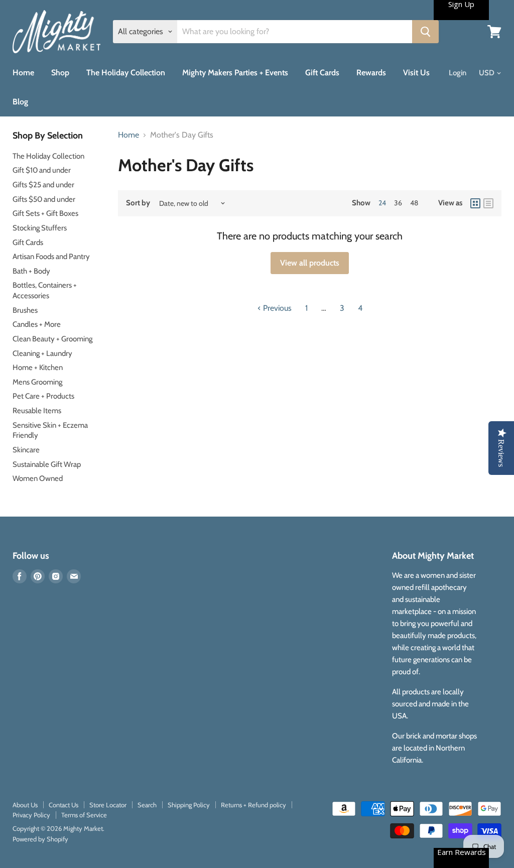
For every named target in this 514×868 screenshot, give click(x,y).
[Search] (425, 31)
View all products (309, 263)
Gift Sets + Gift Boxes (45, 213)
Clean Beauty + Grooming (52, 338)
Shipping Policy (189, 805)
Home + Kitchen (38, 367)
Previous (276, 308)
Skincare (26, 449)
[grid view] (475, 203)
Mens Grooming (37, 382)
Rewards (371, 72)
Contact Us (63, 805)
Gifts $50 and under (44, 199)
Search (147, 805)
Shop (60, 72)
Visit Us (416, 72)
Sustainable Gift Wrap (47, 464)
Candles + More (37, 324)
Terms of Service (84, 815)
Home (23, 72)
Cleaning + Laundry (42, 353)
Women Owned (38, 478)
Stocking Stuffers (40, 227)
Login (457, 72)
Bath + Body (31, 271)
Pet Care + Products (43, 396)
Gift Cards (322, 72)
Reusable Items (37, 410)
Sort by (138, 203)
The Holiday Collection (125, 72)
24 (382, 202)
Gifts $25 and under (43, 184)
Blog (20, 101)
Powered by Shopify (40, 839)
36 (398, 202)
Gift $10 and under (42, 170)
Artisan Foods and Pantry (51, 256)
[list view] (488, 203)
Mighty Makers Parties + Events (235, 72)
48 (414, 202)
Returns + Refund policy (253, 805)
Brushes (25, 310)
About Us (25, 805)
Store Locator (107, 805)
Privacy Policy (31, 815)
